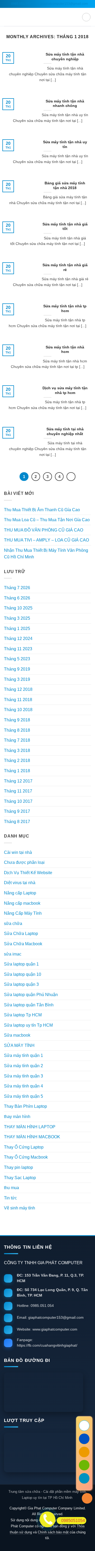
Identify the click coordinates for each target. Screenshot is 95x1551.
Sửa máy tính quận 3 (23, 1076)
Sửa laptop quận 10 (22, 974)
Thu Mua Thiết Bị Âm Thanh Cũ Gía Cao (42, 510)
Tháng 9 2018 (17, 720)
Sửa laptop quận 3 (21, 984)
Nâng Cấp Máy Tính (23, 913)
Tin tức (10, 1198)
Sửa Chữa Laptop (21, 933)
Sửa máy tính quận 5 (23, 1096)
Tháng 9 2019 (17, 669)
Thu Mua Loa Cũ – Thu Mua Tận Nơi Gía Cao (47, 520)
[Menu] (7, 17)
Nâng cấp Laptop (20, 893)
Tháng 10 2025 (18, 608)
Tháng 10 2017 (18, 801)
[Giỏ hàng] (86, 17)
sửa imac (12, 954)
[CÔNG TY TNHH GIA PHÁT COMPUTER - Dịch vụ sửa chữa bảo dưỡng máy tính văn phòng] (47, 17)
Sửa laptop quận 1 (21, 964)
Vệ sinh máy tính (19, 1208)
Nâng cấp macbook (22, 903)
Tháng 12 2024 (18, 638)
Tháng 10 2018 (18, 709)
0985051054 (73, 1520)
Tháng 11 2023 (18, 649)
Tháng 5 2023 (17, 659)
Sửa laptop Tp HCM (23, 1015)
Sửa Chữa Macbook (23, 944)
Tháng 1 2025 (17, 628)
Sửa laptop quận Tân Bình (29, 1005)
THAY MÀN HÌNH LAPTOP (29, 1127)
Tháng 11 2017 (18, 791)
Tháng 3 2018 (17, 750)
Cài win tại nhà (18, 852)
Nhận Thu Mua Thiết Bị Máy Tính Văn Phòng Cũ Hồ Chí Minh (46, 553)
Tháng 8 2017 (17, 821)
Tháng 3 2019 (17, 679)
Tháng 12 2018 (18, 689)
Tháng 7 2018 (17, 740)
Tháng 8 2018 (17, 730)
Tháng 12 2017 (18, 781)
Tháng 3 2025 (17, 618)
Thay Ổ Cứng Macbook (26, 1157)
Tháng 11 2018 (18, 699)
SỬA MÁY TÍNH (19, 1045)
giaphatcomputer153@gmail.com (63, 4)
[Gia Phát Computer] (47, 1392)
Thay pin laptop (18, 1167)
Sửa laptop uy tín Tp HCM (28, 1025)
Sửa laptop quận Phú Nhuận (31, 994)
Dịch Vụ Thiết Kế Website (28, 872)
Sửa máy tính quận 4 (23, 1086)
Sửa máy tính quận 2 (23, 1065)
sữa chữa (13, 923)
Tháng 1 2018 (17, 771)
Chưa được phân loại (24, 862)
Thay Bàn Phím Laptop (25, 1106)
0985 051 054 (20, 4)
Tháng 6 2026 (17, 598)
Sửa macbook (17, 1035)
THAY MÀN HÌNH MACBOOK (32, 1137)
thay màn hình (17, 1116)
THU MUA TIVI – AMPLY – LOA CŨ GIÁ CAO (46, 540)
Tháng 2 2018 (17, 760)
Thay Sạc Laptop (20, 1177)
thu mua (11, 1187)
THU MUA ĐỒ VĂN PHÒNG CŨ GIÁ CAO (43, 530)
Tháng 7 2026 (17, 587)
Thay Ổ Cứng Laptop (24, 1147)
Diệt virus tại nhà (19, 882)
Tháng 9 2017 (17, 811)
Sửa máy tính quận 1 (23, 1055)
